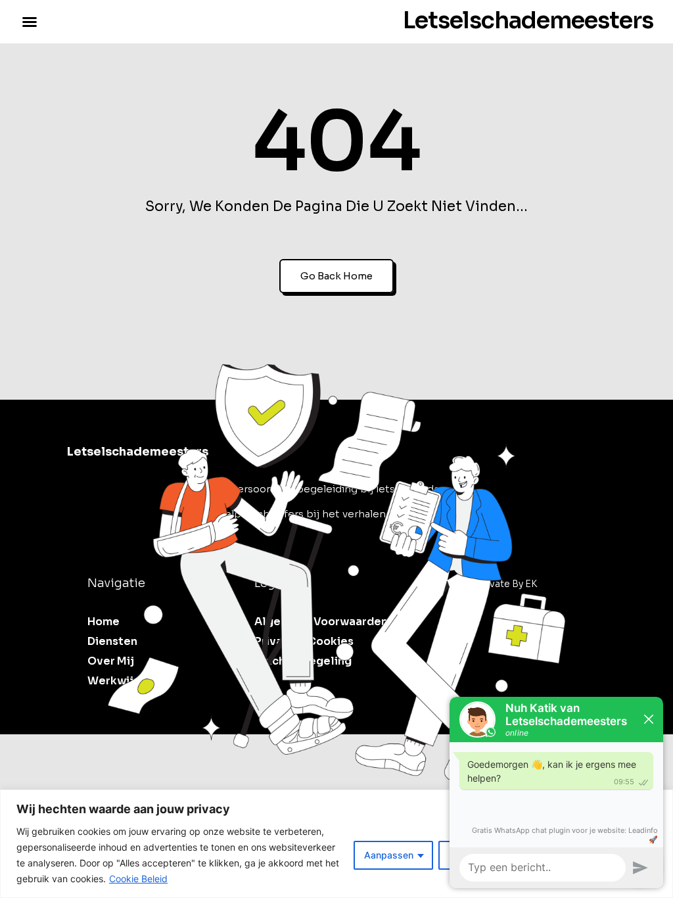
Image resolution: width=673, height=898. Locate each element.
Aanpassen (388, 855)
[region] (336, 844)
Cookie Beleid (138, 878)
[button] (29, 22)
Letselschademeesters (528, 20)
